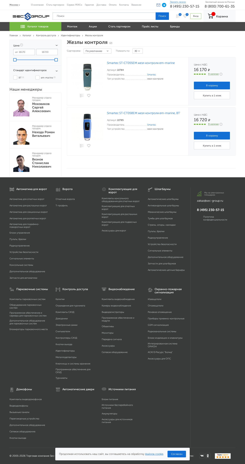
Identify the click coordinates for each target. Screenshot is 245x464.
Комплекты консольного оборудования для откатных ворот (121, 200)
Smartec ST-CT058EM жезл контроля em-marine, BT (143, 113)
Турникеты (61, 378)
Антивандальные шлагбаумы (163, 205)
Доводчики (62, 318)
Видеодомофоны (19, 405)
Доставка (101, 4)
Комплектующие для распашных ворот (119, 215)
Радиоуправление (20, 245)
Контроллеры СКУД (66, 337)
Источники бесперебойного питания (117, 406)
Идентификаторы (65, 350)
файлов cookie (154, 454)
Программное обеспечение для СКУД (73, 371)
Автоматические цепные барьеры (166, 270)
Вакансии (136, 4)
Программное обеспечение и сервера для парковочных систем (28, 314)
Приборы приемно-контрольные (166, 318)
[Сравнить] (81, 96)
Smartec (151, 74)
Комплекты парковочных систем (27, 299)
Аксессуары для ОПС (159, 358)
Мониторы (108, 332)
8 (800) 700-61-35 (220, 6)
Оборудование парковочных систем (25, 306)
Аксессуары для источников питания (117, 421)
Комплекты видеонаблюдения (118, 299)
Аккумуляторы (109, 413)
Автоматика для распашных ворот (28, 205)
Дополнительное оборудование (27, 271)
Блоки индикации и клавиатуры (165, 337)
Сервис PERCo (74, 4)
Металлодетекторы (66, 357)
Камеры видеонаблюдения (116, 305)
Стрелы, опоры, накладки (162, 224)
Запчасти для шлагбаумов (162, 263)
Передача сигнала (112, 339)
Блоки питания (110, 399)
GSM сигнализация (158, 325)
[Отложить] (89, 95)
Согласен (176, 454)
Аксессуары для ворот (114, 230)
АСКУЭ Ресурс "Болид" (160, 352)
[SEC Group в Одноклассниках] (207, 455)
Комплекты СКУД (65, 312)
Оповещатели (155, 305)
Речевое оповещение (160, 312)
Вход (195, 16)
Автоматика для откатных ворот (27, 199)
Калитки (60, 299)
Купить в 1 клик (212, 95)
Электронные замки (66, 325)
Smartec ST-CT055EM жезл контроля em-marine (141, 62)
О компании (37, 4)
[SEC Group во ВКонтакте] (201, 455)
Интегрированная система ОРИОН (162, 345)
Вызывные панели (19, 412)
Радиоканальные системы (162, 331)
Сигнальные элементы (22, 258)
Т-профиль (62, 205)
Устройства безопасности (24, 252)
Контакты (124, 4)
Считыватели (63, 331)
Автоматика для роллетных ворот (28, 218)
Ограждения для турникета (70, 305)
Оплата (112, 4)
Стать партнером (55, 4)
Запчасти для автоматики (23, 278)
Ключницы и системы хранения (73, 363)
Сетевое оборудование (115, 352)
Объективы (108, 326)
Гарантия (89, 4)
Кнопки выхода (64, 344)
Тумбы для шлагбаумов (160, 218)
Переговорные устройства (24, 418)
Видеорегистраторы (113, 312)
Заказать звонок (178, 2)
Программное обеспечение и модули (118, 319)
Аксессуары (108, 345)
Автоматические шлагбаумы (163, 199)
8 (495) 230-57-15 (184, 6)
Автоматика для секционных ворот (29, 212)
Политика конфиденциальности (215, 218)
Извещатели (154, 299)
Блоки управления (20, 232)
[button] (158, 5)
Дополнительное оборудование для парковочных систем (27, 322)
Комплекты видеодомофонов (26, 399)
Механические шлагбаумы (162, 212)
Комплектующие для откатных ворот (118, 207)
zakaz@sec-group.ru (210, 200)
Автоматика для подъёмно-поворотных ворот (24, 225)
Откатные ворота (65, 199)
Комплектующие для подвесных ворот (119, 223)
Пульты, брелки (18, 239)
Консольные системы (21, 265)
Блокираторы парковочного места (29, 329)
